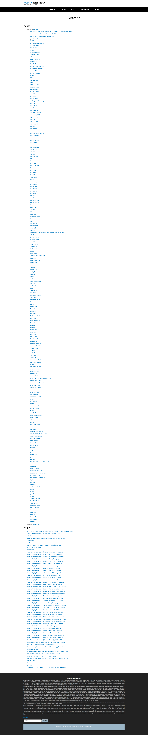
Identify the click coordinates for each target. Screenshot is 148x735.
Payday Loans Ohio (35, 385)
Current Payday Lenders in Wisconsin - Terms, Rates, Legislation (45, 635)
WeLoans (32, 514)
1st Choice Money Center (37, 43)
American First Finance (36, 68)
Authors (29, 543)
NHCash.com (33, 357)
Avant (31, 82)
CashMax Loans (34, 147)
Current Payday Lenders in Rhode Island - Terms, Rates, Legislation (46, 617)
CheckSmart (33, 172)
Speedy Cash (33, 454)
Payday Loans (31, 660)
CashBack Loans (34, 131)
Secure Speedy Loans (36, 436)
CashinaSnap (33, 142)
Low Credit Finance (35, 299)
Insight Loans (33, 253)
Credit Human (33, 189)
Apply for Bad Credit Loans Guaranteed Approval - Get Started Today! (46, 538)
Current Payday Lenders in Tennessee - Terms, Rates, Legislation (45, 623)
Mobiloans (33, 318)
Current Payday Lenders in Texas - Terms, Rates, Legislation (44, 626)
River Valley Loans (35, 424)
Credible (32, 179)
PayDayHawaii (34, 394)
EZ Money (32, 209)
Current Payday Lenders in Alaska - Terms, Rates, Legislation (44, 554)
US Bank (32, 496)
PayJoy (32, 399)
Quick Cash (33, 413)
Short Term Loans (35, 438)
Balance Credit (34, 89)
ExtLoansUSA (33, 207)
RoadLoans (33, 427)
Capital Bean (33, 94)
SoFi (31, 452)
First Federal (33, 223)
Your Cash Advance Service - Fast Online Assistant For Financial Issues (47, 667)
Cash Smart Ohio (34, 124)
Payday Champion (35, 371)
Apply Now (30, 540)
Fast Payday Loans (35, 216)
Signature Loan (34, 440)
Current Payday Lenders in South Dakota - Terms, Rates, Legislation (46, 621)
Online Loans (37, 39)
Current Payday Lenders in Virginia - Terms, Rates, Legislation (44, 630)
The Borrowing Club (35, 475)
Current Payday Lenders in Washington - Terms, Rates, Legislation (46, 633)
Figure (31, 221)
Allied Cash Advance (35, 64)
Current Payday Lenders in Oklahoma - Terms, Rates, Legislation (45, 612)
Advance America (35, 59)
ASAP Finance (34, 78)
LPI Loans (32, 302)
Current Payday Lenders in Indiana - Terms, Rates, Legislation (44, 573)
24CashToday (33, 48)
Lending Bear (33, 267)
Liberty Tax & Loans (35, 281)
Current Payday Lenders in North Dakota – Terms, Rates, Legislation (46, 607)
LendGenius (33, 265)
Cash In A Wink (34, 117)
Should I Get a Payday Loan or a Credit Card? (42, 36)
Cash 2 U (32, 103)
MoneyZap (33, 334)
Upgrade (32, 489)
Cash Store (33, 126)
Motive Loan (33, 336)
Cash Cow (32, 108)
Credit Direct (33, 186)
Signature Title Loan (35, 443)
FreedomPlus (33, 228)
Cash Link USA (34, 121)
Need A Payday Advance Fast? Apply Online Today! (41, 656)
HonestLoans (33, 246)
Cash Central (33, 105)
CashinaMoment (34, 140)
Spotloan (32, 459)
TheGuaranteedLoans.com (37, 477)
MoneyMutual (33, 330)
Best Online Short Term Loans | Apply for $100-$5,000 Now (44, 545)
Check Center (33, 161)
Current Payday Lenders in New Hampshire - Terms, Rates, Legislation (47, 605)
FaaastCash (33, 214)
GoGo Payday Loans (35, 235)
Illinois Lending (34, 249)
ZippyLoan (32, 521)
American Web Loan (35, 71)
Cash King (32, 119)
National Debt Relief (35, 346)
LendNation (33, 274)
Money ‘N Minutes (35, 320)
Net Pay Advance (34, 355)
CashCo (32, 138)
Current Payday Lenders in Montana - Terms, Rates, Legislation (45, 598)
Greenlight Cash (34, 242)
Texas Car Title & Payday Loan (38, 473)
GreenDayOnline (34, 239)
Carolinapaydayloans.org (37, 101)
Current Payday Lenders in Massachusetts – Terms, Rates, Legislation (47, 587)
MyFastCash (33, 341)
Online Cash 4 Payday (36, 360)
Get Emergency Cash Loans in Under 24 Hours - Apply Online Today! (46, 647)
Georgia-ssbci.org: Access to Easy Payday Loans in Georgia (47, 232)
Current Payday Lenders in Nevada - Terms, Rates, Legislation (44, 603)
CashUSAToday (34, 156)
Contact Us (73, 9)
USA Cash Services (35, 498)
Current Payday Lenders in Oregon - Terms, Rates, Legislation (44, 614)
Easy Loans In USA (35, 200)
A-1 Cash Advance (35, 52)
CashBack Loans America (37, 133)
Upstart (32, 494)
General (35, 29)
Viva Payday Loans (35, 505)
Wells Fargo (33, 512)
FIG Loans (32, 219)
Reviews (63, 9)
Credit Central (33, 184)
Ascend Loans (34, 80)
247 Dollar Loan (34, 45)
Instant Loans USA (35, 260)
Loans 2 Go (33, 293)
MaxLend (32, 309)
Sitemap (29, 665)
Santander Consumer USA (37, 431)
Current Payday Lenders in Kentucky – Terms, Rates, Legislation (45, 580)
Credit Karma (33, 191)
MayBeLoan (33, 311)
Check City (33, 163)
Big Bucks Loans (34, 91)
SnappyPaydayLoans (35, 450)
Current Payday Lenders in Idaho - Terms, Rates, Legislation (44, 568)
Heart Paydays (34, 244)
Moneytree (33, 332)
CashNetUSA (33, 149)
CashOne (32, 152)
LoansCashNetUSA (35, 295)
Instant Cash (33, 258)
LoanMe (32, 288)
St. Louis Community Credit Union (39, 461)
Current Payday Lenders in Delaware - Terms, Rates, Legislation (45, 561)
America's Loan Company (37, 66)
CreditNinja (33, 193)
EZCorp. (32, 212)
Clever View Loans (35, 175)
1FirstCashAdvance (35, 41)
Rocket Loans (33, 429)
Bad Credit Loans (34, 87)
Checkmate (33, 170)
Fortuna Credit (34, 226)
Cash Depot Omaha (35, 112)
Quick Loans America (36, 415)
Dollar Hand (33, 198)
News (97, 9)
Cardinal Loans (34, 98)
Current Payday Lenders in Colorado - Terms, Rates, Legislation (45, 559)
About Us (52, 9)
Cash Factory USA (35, 115)
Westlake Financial (35, 517)
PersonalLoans (34, 401)
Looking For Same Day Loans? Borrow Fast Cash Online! (43, 654)
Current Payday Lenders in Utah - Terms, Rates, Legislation (44, 628)
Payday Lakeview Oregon (37, 376)
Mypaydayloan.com (35, 343)
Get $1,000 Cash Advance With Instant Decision (40, 644)
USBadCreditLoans (35, 501)
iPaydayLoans (33, 262)
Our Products (86, 9)
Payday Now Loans (35, 392)
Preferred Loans (34, 408)
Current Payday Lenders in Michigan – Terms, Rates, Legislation (45, 589)
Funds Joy (32, 230)
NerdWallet (33, 350)
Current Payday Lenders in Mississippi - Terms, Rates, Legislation (46, 593)
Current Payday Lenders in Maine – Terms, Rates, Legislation (44, 584)
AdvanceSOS (33, 61)
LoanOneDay (33, 290)
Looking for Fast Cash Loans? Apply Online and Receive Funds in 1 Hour (48, 651)
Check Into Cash (34, 165)
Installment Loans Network (37, 256)
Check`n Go (33, 168)
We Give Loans (34, 510)
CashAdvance (33, 128)
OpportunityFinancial (35, 367)
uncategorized (37, 524)
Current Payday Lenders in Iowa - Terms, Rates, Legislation (44, 575)
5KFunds (32, 50)
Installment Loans (32, 649)
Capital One (33, 96)
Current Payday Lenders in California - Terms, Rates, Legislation (45, 556)
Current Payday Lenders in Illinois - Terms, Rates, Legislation (44, 570)
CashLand (32, 145)
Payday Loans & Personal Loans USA (40, 378)
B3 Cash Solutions (35, 85)
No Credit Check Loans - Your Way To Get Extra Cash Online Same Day (47, 658)
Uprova (32, 491)
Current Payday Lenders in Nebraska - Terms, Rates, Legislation (45, 600)
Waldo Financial (34, 507)
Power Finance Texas (36, 406)
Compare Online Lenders (34, 547)
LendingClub (33, 269)
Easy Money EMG (35, 202)
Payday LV (32, 390)
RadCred (32, 420)
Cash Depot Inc (34, 110)
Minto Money (33, 313)
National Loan (34, 348)
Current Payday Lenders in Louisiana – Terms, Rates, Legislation (45, 582)
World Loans (33, 519)
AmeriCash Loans (35, 73)
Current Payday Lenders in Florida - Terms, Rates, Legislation (44, 563)
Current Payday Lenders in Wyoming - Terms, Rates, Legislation (45, 637)
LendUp (32, 276)
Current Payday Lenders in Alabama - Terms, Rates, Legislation (45, 552)
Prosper (32, 410)
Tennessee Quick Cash (36, 471)
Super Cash (33, 466)
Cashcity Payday (34, 135)
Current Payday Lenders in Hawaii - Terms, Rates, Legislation (44, 566)
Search (45, 720)
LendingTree (33, 272)
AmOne (32, 75)
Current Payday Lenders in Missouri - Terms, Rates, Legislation (45, 596)
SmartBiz (32, 447)
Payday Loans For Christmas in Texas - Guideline (43, 34)
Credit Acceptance (35, 182)
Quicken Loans (34, 417)
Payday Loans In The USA (37, 383)
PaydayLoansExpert (35, 397)
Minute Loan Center (35, 316)
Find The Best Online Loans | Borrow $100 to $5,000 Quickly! (44, 640)
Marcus (32, 304)
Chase (31, 158)
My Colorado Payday (35, 339)
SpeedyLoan (33, 457)
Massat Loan (33, 306)
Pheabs (32, 403)
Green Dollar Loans (35, 237)
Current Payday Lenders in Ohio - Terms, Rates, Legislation (44, 610)
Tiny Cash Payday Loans (36, 480)
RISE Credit (33, 422)
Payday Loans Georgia (36, 380)
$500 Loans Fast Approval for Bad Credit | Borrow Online (43, 533)
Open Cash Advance (35, 362)
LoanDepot (33, 286)
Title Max (32, 482)
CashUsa (32, 154)
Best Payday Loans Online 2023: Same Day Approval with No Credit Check (51, 31)
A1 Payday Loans (34, 54)
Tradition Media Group (36, 487)
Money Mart (33, 323)
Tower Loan (33, 484)
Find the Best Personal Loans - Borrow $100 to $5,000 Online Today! (46, 642)
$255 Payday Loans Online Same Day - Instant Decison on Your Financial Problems (51, 531)
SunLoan (32, 464)
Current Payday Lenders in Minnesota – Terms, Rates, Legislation (46, 591)
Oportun (32, 364)
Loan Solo (32, 283)
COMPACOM (33, 177)
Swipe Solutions (34, 468)
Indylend (32, 251)
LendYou (32, 279)
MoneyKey (32, 325)
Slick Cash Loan (34, 445)
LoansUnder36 (34, 297)
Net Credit (32, 353)
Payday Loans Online (35, 387)
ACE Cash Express (35, 57)
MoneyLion (33, 327)
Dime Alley (33, 195)
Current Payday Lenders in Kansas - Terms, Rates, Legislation (44, 577)
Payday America (34, 369)
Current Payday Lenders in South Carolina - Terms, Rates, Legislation (46, 619)
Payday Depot (33, 373)
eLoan (31, 205)
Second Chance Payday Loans (38, 434)
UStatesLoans (34, 503)
